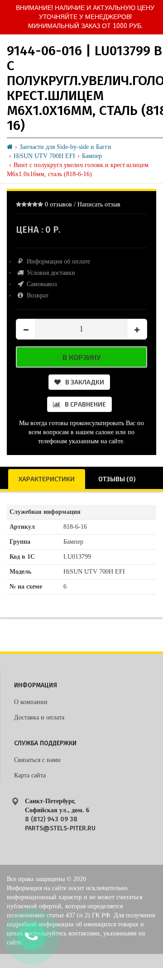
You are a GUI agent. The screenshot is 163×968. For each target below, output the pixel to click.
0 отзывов (58, 204)
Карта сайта (30, 775)
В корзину (81, 357)
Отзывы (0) (116, 479)
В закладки (84, 382)
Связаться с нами (37, 760)
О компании (31, 702)
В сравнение (85, 404)
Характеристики (47, 479)
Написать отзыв (98, 204)
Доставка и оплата (39, 717)
